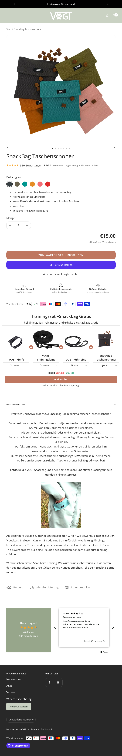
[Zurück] (7, 148)
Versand (11, 692)
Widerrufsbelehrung (18, 699)
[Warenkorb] (114, 15)
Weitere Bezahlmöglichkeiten (61, 274)
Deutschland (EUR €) (19, 719)
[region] (84, 627)
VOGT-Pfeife (16, 359)
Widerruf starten (19, 706)
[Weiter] (114, 148)
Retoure (18, 587)
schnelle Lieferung (47, 587)
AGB (9, 686)
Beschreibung (15, 404)
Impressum (13, 679)
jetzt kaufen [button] (61, 379)
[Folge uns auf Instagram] (58, 682)
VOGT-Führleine (76, 359)
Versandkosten (109, 242)
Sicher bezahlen (80, 587)
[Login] (107, 15)
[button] (55, 627)
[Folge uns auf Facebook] (49, 682)
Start (8, 29)
